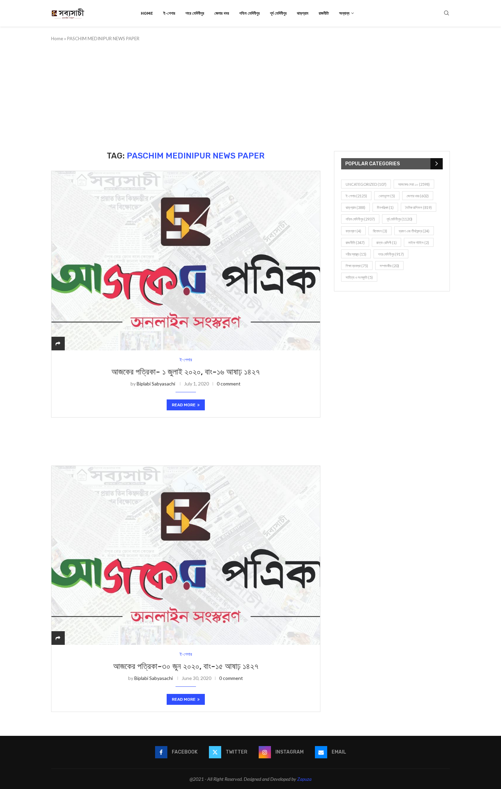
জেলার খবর (221, 13)
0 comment (229, 383)
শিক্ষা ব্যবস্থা (357, 265)
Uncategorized (366, 184)
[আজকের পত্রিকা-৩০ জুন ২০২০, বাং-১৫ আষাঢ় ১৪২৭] (185, 555)
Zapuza (304, 779)
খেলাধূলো (387, 196)
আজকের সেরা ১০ (414, 184)
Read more (184, 405)
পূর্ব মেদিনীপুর (278, 13)
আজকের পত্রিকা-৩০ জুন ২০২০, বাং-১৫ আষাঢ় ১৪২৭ (185, 666)
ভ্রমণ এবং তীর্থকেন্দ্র (414, 231)
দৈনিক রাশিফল (418, 207)
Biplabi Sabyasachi (156, 383)
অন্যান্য (344, 13)
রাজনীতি (324, 13)
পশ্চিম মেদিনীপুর (249, 13)
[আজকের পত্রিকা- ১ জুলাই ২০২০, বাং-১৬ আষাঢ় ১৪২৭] (185, 260)
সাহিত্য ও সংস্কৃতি (359, 277)
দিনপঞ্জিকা (385, 207)
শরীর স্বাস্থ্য (356, 254)
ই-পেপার (169, 13)
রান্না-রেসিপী (386, 242)
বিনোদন (380, 231)
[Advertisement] (250, 96)
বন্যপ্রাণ (353, 231)
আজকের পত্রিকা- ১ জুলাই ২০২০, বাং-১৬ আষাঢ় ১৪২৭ (185, 372)
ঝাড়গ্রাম (302, 13)
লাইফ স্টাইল (418, 242)
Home (147, 13)
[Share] (58, 343)
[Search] (446, 13)
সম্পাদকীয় (389, 265)
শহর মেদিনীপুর (194, 13)
